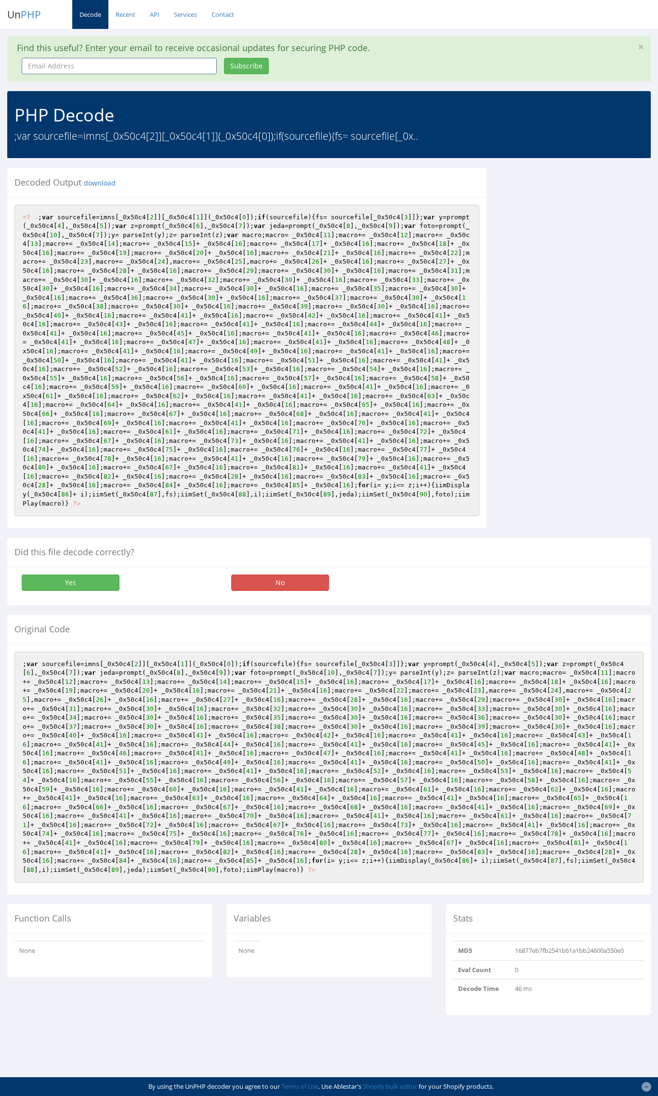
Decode (90, 14)
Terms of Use (299, 1086)
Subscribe (246, 65)
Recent (125, 14)
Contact (222, 14)
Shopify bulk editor (390, 1086)
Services (185, 14)
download (100, 183)
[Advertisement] (579, 228)
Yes (70, 582)
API (154, 14)
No (280, 582)
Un (24, 14)
